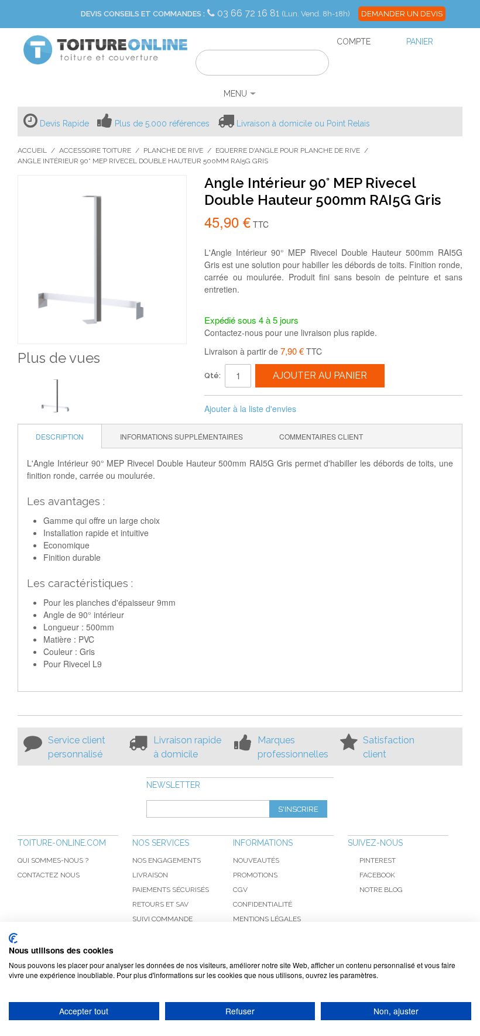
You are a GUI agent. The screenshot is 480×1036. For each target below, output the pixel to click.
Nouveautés (256, 860)
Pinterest (377, 860)
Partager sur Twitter (344, 409)
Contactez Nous (49, 875)
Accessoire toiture (95, 150)
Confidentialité (262, 904)
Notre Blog (381, 890)
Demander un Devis (402, 13)
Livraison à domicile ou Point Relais (303, 123)
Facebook (377, 875)
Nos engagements (166, 860)
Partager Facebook (320, 409)
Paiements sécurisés (170, 890)
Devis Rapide (64, 123)
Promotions (255, 875)
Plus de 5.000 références (162, 123)
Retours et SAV (160, 904)
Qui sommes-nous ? (53, 860)
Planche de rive (173, 150)
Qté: (212, 375)
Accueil (32, 150)
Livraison (150, 875)
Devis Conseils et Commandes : (143, 13)
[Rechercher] (313, 64)
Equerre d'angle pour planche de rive (287, 150)
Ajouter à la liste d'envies (250, 408)
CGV (240, 890)
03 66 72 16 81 (249, 13)
